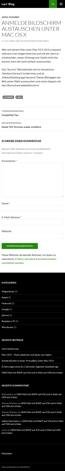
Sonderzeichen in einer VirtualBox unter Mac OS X (28, 360)
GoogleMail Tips (13, 113)
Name (6, 203)
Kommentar (9, 160)
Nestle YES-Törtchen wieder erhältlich (21, 125)
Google (5, 309)
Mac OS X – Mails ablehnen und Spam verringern (27, 354)
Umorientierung (10, 348)
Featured (14, 17)
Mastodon (7, 453)
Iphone (5, 315)
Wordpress (7, 327)
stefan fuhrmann (10, 421)
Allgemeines (8, 291)
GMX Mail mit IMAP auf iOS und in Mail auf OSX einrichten (32, 372)
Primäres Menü (61, 4)
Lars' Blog (8, 4)
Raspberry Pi (8, 321)
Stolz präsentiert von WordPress (16, 467)
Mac (20, 97)
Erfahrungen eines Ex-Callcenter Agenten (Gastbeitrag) (30, 366)
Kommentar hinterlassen (35, 41)
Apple (5, 17)
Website (6, 231)
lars (17, 41)
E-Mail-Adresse (11, 217)
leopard (8, 97)
